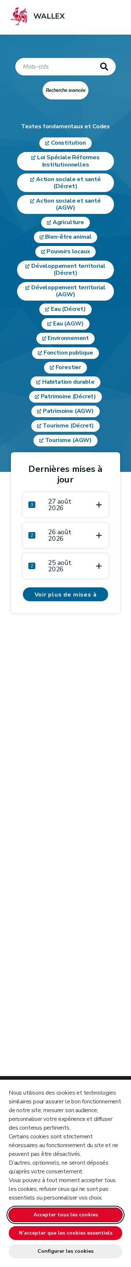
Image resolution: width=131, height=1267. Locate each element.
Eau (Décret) (68, 309)
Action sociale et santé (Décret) (68, 182)
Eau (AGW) (68, 324)
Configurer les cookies (65, 1251)
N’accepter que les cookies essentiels (65, 1232)
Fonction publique (68, 353)
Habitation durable (68, 382)
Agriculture (68, 222)
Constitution (68, 143)
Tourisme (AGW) (68, 440)
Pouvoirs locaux (68, 251)
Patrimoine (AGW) (68, 411)
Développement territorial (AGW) (68, 290)
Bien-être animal (68, 237)
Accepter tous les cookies (65, 1214)
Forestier (68, 367)
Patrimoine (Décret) (68, 396)
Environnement (68, 338)
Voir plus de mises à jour (66, 596)
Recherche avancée (66, 90)
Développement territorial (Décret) (68, 269)
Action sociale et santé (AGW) (68, 204)
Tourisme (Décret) (68, 426)
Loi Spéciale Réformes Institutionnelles (68, 160)
